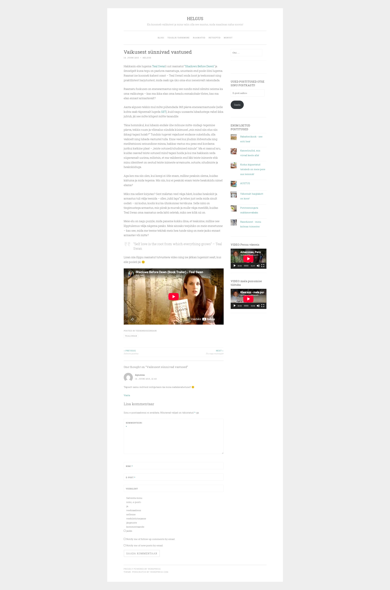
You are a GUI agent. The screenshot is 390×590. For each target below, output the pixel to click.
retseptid (214, 37)
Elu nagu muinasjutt (214, 352)
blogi (161, 37)
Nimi (129, 466)
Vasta (127, 395)
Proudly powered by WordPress (142, 569)
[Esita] (234, 265)
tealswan (131, 336)
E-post (130, 477)
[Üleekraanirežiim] (262, 265)
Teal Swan (158, 66)
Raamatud (199, 37)
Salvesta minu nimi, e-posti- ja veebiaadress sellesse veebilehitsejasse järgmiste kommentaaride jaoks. (134, 514)
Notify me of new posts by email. (144, 545)
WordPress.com (159, 572)
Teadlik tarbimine (178, 37)
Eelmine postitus (131, 352)
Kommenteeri (133, 425)
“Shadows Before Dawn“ (199, 66)
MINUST (228, 37)
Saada (237, 104)
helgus (147, 57)
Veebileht (132, 488)
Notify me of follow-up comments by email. (150, 539)
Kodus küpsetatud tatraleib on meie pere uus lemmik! (252, 169)
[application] (248, 259)
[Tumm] (258, 265)
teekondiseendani (146, 330)
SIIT (163, 112)
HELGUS (195, 18)
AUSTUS (245, 183)
